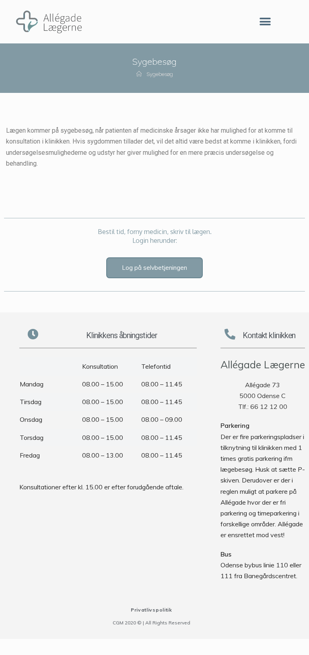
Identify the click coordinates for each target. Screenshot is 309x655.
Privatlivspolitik (151, 610)
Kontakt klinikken (269, 335)
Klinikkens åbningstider (121, 335)
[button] (265, 22)
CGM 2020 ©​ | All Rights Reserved (151, 623)
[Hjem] (139, 74)
